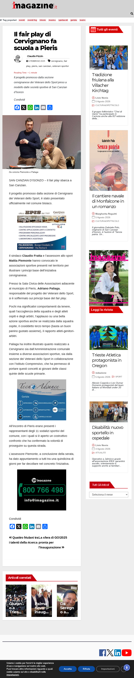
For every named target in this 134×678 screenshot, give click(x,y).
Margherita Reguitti (106, 214)
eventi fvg (32, 20)
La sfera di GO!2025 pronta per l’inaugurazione (53, 542)
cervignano (57, 61)
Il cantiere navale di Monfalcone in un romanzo (108, 201)
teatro (82, 20)
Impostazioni (108, 668)
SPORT (118, 377)
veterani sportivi (60, 66)
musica (52, 20)
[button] (132, 13)
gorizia (74, 20)
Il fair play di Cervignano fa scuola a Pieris (35, 41)
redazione (100, 373)
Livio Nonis (101, 98)
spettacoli (63, 20)
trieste (43, 20)
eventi (22, 20)
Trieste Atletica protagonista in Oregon (106, 360)
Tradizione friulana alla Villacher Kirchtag (103, 82)
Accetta (68, 668)
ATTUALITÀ (100, 453)
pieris (34, 66)
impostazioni (13, 674)
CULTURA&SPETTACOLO (107, 105)
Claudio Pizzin (35, 56)
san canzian (45, 66)
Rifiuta (86, 668)
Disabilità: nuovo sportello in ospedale (107, 433)
